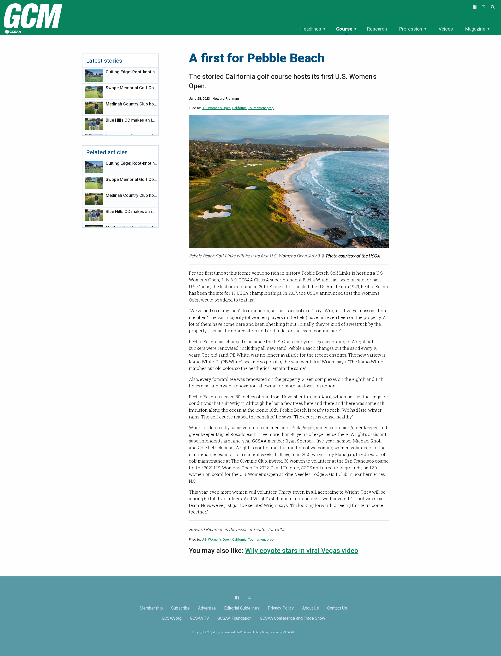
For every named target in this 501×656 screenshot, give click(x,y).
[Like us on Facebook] (237, 597)
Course (344, 29)
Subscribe (180, 608)
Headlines (310, 29)
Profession (410, 29)
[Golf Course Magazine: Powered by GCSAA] (32, 17)
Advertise (207, 608)
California (239, 108)
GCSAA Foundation (234, 618)
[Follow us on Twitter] (249, 597)
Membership (151, 608)
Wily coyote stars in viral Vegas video (301, 550)
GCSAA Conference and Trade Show (292, 618)
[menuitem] (312, 29)
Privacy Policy (281, 608)
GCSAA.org (172, 618)
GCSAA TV (199, 618)
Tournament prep (261, 108)
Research (377, 29)
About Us (310, 608)
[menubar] (395, 29)
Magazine (475, 29)
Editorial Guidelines (241, 608)
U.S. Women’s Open (216, 108)
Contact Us (337, 608)
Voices (446, 29)
